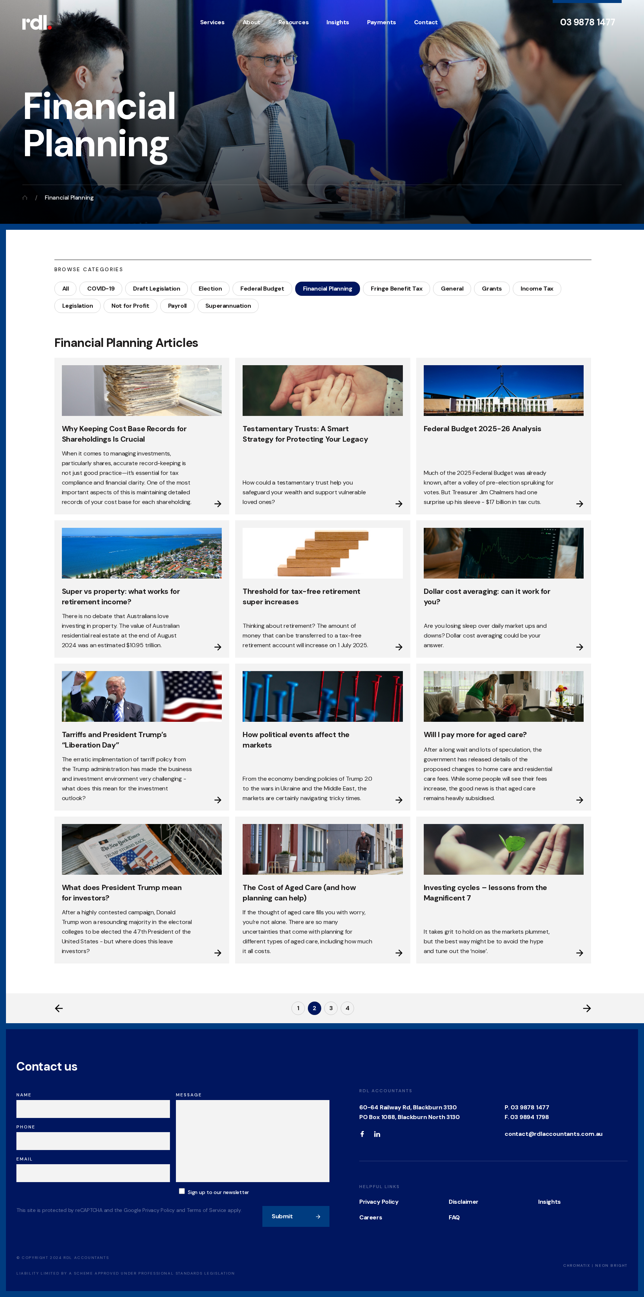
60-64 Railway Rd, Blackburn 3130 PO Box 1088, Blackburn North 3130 (409, 1112)
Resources (293, 22)
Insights (337, 22)
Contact (426, 22)
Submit (282, 1216)
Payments (381, 22)
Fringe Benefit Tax (396, 288)
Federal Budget (262, 288)
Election (210, 288)
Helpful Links (379, 1187)
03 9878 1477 (587, 22)
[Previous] (58, 1008)
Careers (370, 1217)
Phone (25, 1127)
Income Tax (537, 288)
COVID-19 (100, 288)
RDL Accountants (386, 1091)
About (252, 22)
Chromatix (576, 1265)
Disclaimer (464, 1202)
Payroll (177, 306)
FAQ (454, 1217)
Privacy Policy (378, 1202)
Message (189, 1095)
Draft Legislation (156, 288)
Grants (492, 288)
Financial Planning (328, 288)
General (452, 288)
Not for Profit (130, 306)
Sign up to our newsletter (218, 1192)
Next (587, 1008)
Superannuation (228, 306)
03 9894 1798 (529, 1117)
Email (24, 1159)
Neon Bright (611, 1265)
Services (212, 22)
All (65, 288)
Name (24, 1095)
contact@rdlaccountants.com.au (554, 1134)
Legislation (77, 306)
